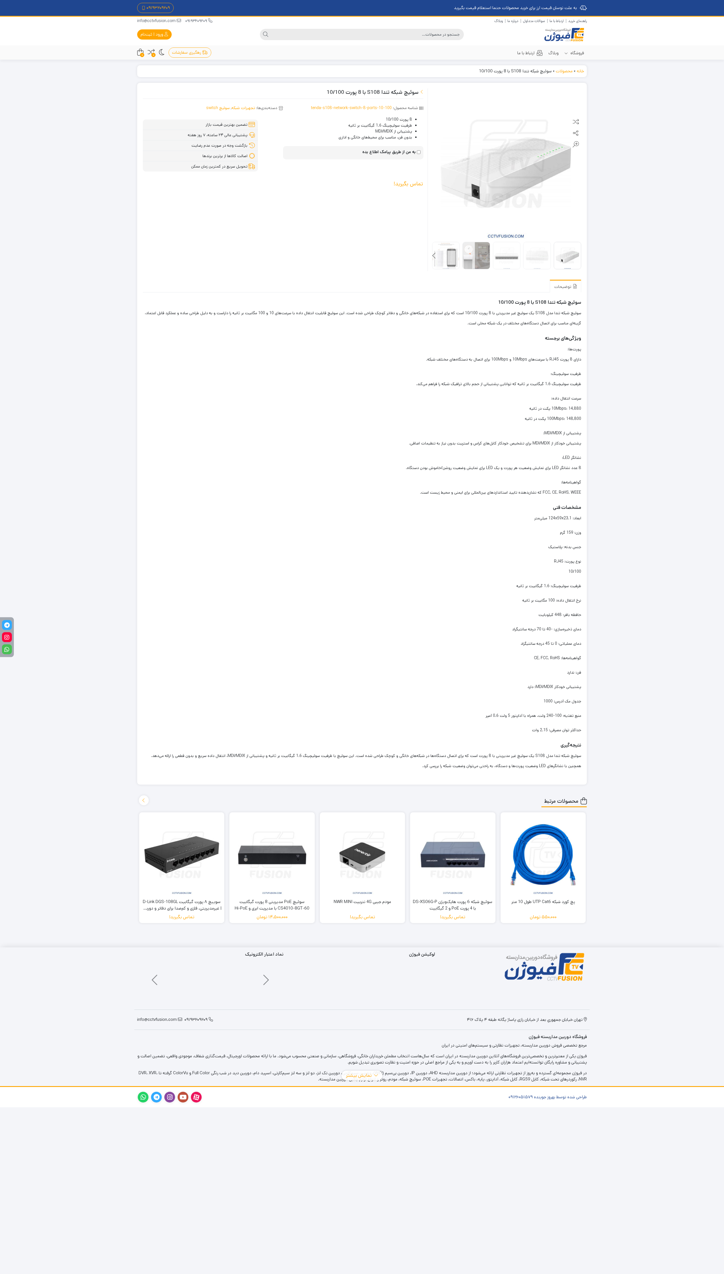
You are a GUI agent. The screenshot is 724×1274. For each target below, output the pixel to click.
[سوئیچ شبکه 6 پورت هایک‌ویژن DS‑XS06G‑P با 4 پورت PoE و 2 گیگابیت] (453, 855)
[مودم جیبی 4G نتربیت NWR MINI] (362, 855)
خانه (580, 71)
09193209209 (196, 21)
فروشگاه (576, 53)
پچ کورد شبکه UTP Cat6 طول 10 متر (543, 902)
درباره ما (512, 21)
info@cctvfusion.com (157, 21)
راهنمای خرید (577, 21)
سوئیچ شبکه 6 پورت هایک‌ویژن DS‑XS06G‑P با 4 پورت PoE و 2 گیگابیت (452, 905)
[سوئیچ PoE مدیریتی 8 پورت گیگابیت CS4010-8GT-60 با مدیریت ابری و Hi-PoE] (272, 855)
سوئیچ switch (218, 108)
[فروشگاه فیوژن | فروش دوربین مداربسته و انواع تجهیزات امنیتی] (564, 35)
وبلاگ (498, 21)
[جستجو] (265, 34)
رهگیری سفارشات (187, 52)
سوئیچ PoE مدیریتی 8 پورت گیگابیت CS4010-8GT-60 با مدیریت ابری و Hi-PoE (272, 905)
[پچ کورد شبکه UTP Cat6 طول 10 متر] (543, 855)
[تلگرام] (7, 625)
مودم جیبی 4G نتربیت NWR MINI (362, 902)
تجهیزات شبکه (243, 108)
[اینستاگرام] (7, 637)
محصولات (564, 71)
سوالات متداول (534, 21)
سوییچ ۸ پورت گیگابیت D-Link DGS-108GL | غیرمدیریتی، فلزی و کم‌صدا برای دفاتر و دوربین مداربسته (181, 905)
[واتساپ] (7, 649)
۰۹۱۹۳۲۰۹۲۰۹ (158, 8)
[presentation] (434, 256)
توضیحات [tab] (563, 287)
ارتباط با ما (557, 21)
